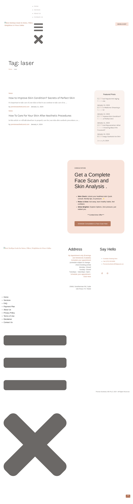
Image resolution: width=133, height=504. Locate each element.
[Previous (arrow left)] (3, 502)
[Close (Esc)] (3, 499)
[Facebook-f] (102, 273)
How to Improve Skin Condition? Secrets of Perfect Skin (42, 98)
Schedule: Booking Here (110, 258)
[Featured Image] (100, 100)
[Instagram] (107, 273)
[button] (128, 496)
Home (10, 69)
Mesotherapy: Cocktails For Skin (109, 136)
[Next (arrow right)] (10, 502)
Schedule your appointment (81, 260)
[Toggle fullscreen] (17, 499)
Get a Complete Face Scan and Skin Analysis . (92, 180)
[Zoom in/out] (23, 499)
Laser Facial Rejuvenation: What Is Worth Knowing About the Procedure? (109, 127)
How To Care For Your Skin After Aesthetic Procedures (40, 115)
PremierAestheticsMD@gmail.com (113, 264)
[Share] (10, 499)
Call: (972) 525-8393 (109, 261)
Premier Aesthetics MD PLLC (104, 391)
